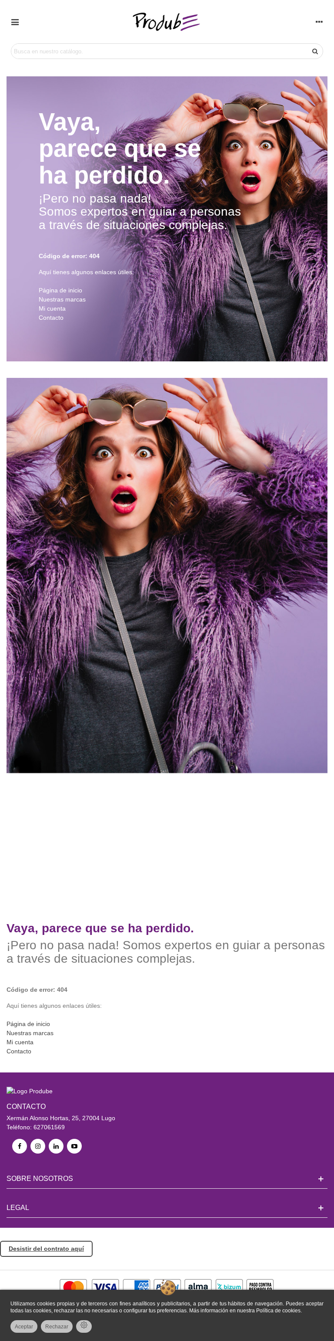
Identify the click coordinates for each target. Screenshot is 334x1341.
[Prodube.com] (167, 22)
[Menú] (15, 21)
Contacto (51, 317)
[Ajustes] (319, 21)
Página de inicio (60, 290)
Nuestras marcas (62, 299)
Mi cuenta (52, 308)
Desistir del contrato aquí (46, 1248)
